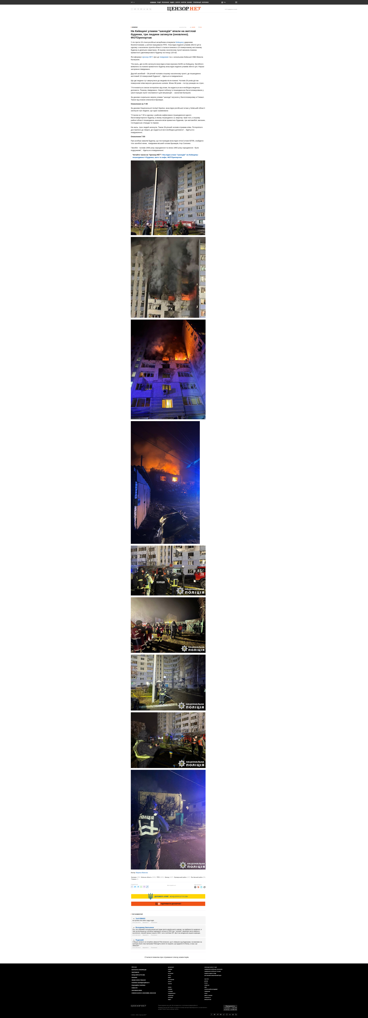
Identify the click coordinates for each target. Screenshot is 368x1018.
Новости (134, 988)
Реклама (134, 977)
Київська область (148, 877)
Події (159, 2)
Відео (172, 2)
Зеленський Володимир (211, 989)
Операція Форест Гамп (210, 967)
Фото (169, 975)
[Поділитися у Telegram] (138, 886)
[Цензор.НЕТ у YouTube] (141, 9)
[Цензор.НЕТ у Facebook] (132, 9)
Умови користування (139, 980)
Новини (153, 2)
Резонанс (165, 2)
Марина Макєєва (142, 872)
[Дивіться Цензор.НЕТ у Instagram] (227, 1014)
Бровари (135, 877)
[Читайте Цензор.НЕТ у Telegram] (217, 1014)
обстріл (206, 979)
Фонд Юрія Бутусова (138, 975)
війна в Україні (208, 995)
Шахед (169, 877)
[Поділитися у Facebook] (132, 886)
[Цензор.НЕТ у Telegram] (138, 9)
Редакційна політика (138, 985)
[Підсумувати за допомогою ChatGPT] (195, 887)
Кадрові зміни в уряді (210, 973)
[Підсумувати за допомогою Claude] (198, 887)
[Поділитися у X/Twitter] (135, 886)
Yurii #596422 (140, 918)
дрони (206, 981)
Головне (170, 991)
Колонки (205, 2)
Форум (183, 2)
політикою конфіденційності (190, 1005)
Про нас (134, 967)
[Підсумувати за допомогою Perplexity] (201, 887)
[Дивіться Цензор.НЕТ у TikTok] (224, 1014)
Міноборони (207, 999)
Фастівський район (198, 877)
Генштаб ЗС (207, 997)
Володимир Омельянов (145, 927)
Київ (205, 987)
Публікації (197, 2)
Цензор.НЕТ (147, 57)
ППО (160, 877)
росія (205, 983)
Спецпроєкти (171, 993)
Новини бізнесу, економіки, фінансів (144, 993)
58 (201, 27)
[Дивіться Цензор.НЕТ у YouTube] (221, 1014)
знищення (207, 991)
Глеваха (134, 879)
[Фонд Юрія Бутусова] (168, 896)
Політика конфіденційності (140, 982)
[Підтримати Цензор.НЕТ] (168, 903)
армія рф (206, 985)
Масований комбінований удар (212, 975)
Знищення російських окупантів (213, 969)
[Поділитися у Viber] (144, 886)
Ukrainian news (137, 990)
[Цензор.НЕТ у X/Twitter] (135, 9)
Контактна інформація (139, 969)
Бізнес (189, 2)
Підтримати (135, 972)
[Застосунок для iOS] (147, 9)
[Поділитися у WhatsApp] (141, 886)
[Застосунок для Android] (144, 9)
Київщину (180, 42)
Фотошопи (171, 979)
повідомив (164, 57)
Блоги (177, 2)
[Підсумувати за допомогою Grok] (204, 887)
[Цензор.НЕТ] (184, 9)
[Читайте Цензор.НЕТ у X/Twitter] (214, 1014)
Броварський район (182, 877)
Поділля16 (140, 940)
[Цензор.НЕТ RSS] (150, 9)
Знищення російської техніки (212, 971)
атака (205, 993)
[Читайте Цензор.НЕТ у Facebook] (211, 1014)
